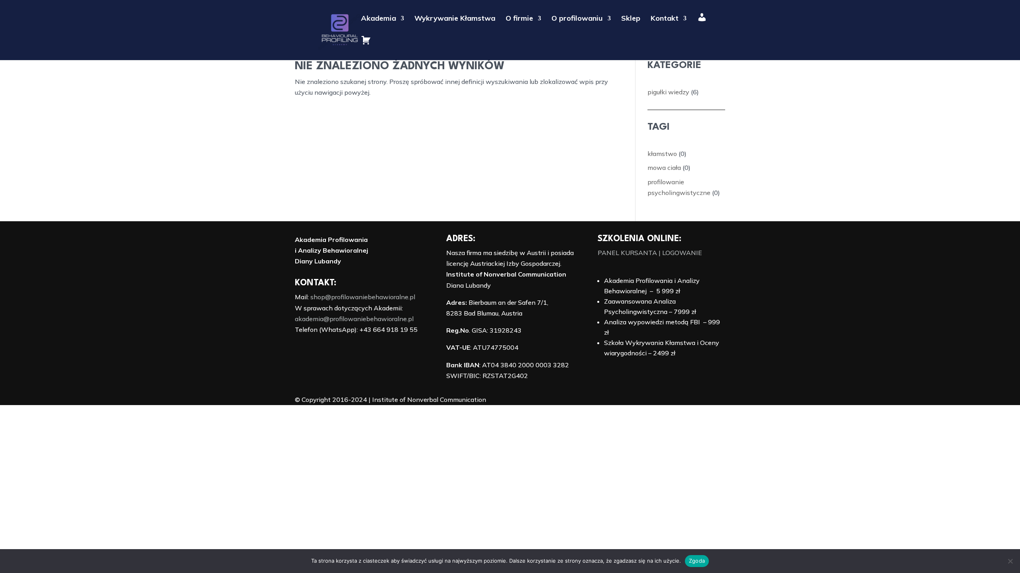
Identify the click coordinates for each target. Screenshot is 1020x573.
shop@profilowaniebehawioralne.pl (362, 297)
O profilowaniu (577, 19)
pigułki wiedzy (668, 92)
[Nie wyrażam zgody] (1010, 561)
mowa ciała (664, 168)
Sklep (630, 19)
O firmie (519, 19)
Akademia (378, 19)
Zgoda (697, 560)
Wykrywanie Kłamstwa (454, 19)
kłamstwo (662, 154)
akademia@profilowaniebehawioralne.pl (354, 319)
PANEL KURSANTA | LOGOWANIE (650, 253)
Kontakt (665, 19)
